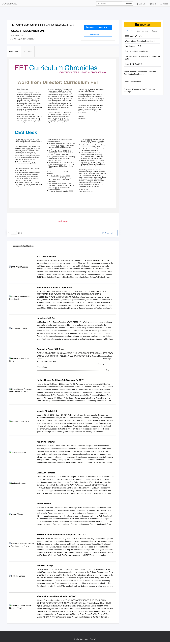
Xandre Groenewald (46, 442)
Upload (165, 3)
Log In (153, 3)
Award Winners (44, 503)
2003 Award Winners (46, 256)
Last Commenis (142, 31)
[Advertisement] (85, 14)
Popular (155, 31)
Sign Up (141, 3)
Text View (27, 51)
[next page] (22, 233)
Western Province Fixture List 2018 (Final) (56, 596)
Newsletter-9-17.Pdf (46, 318)
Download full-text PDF (98, 27)
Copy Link (108, 233)
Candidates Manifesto (132, 81)
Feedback (93, 639)
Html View (13, 51)
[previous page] (9, 233)
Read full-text (94, 34)
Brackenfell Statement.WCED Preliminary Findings (140, 90)
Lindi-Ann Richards (46, 472)
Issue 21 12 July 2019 (47, 411)
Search (129, 4)
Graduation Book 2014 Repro (50, 349)
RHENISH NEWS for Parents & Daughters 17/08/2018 (61, 534)
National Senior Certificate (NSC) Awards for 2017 (60, 380)
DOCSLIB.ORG (9, 3)
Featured (130, 31)
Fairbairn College (45, 565)
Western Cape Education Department (54, 287)
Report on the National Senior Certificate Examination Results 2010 (140, 72)
